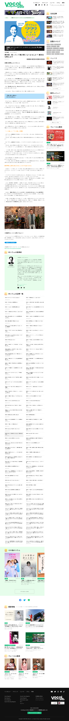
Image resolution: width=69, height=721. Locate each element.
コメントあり (49, 48)
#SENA (20, 676)
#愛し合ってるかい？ (8, 651)
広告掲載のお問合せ (39, 696)
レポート (27, 645)
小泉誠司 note (21, 285)
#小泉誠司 (33, 59)
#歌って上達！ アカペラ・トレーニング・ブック (54, 148)
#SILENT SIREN (26, 583)
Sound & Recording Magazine (10, 701)
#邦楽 (28, 584)
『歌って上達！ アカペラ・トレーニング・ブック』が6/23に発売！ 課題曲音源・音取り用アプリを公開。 (55, 145)
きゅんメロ (54, 46)
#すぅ (34, 583)
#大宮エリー (32, 651)
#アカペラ (48, 147)
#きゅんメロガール (12, 676)
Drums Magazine (8, 699)
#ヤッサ (37, 627)
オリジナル (7, 671)
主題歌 (54, 50)
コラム (58, 2)
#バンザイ (34, 627)
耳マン (21, 701)
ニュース (52, 2)
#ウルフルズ (30, 627)
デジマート (22, 703)
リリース (6, 645)
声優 (62, 50)
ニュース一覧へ (55, 88)
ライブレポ (49, 50)
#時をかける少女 (23, 584)
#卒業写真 (12, 678)
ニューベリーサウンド (23, 284)
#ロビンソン (41, 676)
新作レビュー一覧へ (55, 122)
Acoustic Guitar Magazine (25, 696)
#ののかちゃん (12, 677)
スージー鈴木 (56, 48)
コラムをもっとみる (24, 591)
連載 (6, 578)
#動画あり (8, 678)
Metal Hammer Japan (24, 699)
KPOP (52, 44)
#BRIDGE (48, 168)
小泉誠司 (48, 52)
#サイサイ (31, 583)
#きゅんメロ (6, 676)
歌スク (53, 52)
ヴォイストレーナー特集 (42, 578)
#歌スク (38, 59)
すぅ (58, 46)
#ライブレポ (41, 627)
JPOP (48, 44)
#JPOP (22, 583)
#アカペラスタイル (53, 147)
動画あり (58, 50)
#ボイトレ (28, 59)
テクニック (45, 2)
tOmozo (48, 46)
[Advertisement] (55, 177)
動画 (63, 2)
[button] (43, 570)
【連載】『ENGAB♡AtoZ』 (11, 580)
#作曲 (5, 678)
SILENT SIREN (57, 44)
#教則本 (58, 147)
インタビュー (36, 2)
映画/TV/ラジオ (12, 645)
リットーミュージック (40, 699)
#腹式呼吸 (42, 59)
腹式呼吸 (57, 52)
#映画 (12, 651)
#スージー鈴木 (7, 677)
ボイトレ (61, 48)
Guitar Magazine (8, 696)
